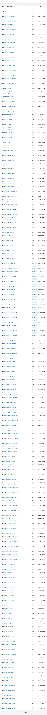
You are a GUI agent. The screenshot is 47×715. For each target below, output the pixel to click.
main (10, 2)
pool (8, 2)
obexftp (15, 2)
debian (4, 2)
